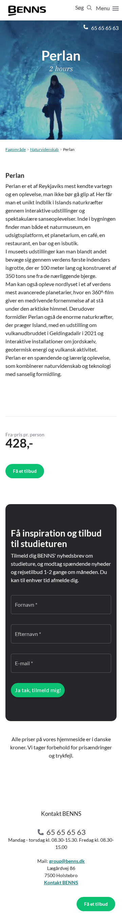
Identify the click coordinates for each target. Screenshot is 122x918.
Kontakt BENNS (61, 882)
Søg (80, 7)
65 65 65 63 (104, 28)
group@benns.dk (67, 861)
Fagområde (15, 149)
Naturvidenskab (44, 149)
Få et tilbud (96, 904)
